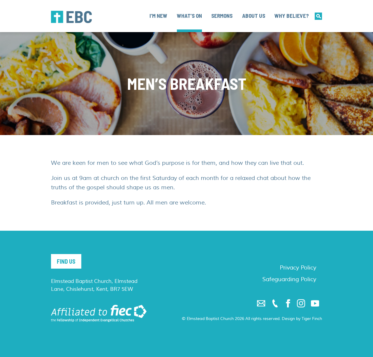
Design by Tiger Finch (302, 318)
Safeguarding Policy (289, 279)
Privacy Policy (298, 267)
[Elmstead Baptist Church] (71, 17)
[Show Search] (318, 16)
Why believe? (292, 15)
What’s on (189, 15)
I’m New (158, 15)
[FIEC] (99, 313)
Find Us (66, 261)
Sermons (222, 15)
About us (253, 15)
